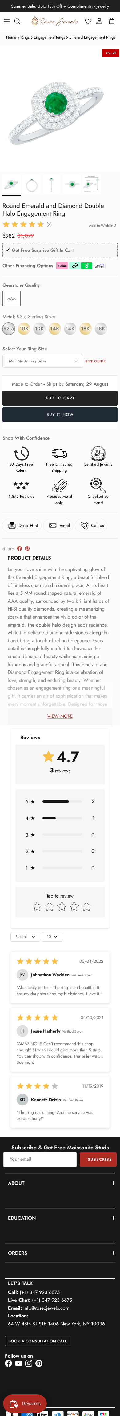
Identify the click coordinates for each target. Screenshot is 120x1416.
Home (11, 37)
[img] (23, 224)
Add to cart (59, 398)
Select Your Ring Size (24, 349)
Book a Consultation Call (37, 1341)
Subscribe (100, 1159)
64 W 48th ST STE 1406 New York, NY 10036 (56, 1323)
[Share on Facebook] (19, 548)
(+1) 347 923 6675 (40, 1292)
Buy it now (59, 414)
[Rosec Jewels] (55, 21)
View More (60, 716)
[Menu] (7, 21)
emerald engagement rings (92, 37)
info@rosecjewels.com (46, 1308)
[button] (88, 21)
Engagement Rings (49, 37)
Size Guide (95, 361)
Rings (25, 37)
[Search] (20, 21)
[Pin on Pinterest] (27, 548)
